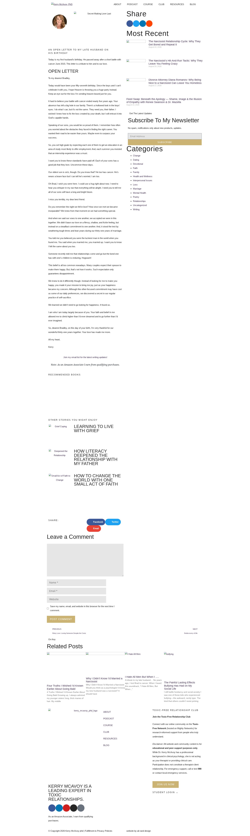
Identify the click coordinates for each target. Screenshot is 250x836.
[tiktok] (80, 808)
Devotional (138, 164)
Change (136, 155)
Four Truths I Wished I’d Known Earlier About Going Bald (65, 687)
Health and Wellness (142, 176)
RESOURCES (177, 4)
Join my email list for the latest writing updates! (85, 357)
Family (136, 172)
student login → (165, 792)
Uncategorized (140, 205)
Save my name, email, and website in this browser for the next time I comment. (82, 608)
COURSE (148, 4)
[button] (96, 522)
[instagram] (73, 808)
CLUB (161, 4)
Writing (136, 209)
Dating (136, 160)
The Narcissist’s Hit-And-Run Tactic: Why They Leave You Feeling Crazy (176, 62)
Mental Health (139, 193)
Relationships (139, 201)
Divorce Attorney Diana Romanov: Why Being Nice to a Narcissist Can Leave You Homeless (175, 81)
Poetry (136, 197)
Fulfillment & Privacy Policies (98, 831)
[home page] (84, 745)
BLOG (193, 4)
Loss (135, 184)
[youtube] (66, 808)
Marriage (137, 188)
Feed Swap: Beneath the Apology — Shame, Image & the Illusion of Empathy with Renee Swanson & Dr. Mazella (164, 101)
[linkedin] (59, 808)
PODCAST (132, 4)
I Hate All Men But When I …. (142, 676)
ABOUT (117, 4)
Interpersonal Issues (142, 180)
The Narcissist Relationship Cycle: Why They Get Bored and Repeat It (175, 43)
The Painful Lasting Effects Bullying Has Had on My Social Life (179, 685)
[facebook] (52, 808)
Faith (135, 168)
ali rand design (144, 831)
